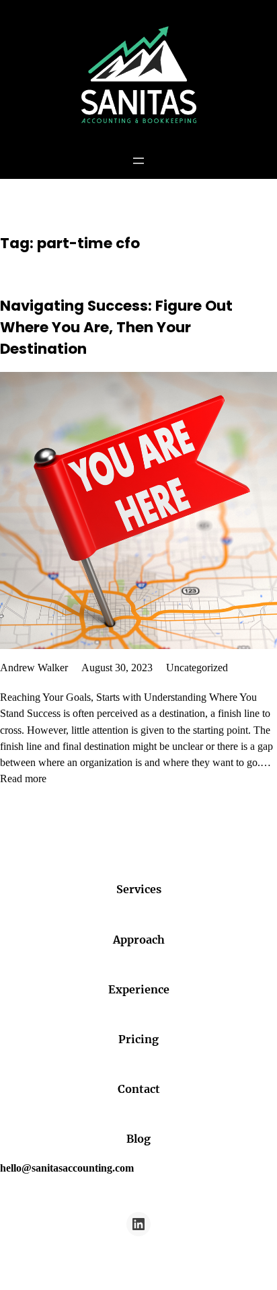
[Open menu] (138, 161)
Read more (23, 778)
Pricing (138, 1039)
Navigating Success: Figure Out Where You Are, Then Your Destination (116, 327)
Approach (139, 939)
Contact (139, 1089)
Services (138, 889)
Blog (138, 1138)
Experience (138, 989)
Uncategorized (197, 667)
